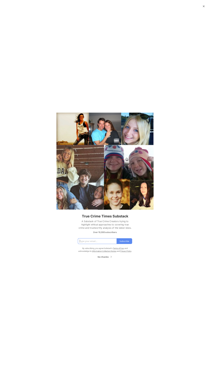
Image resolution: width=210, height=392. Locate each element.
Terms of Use (118, 248)
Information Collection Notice (104, 251)
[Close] (204, 6)
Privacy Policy (125, 251)
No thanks (103, 256)
